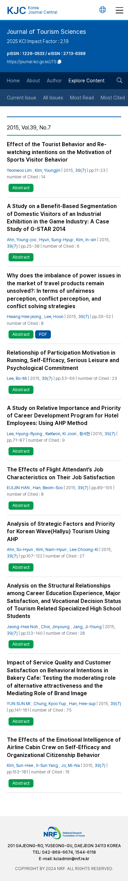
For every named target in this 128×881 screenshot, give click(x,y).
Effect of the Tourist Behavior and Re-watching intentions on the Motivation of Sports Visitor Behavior (59, 152)
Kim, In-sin (86, 239)
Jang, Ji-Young (87, 626)
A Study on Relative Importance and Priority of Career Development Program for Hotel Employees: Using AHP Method (64, 416)
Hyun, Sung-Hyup (56, 239)
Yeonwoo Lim (19, 170)
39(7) (80, 170)
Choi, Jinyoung (55, 626)
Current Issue (21, 97)
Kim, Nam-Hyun (51, 549)
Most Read (82, 97)
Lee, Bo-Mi (17, 378)
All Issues (53, 97)
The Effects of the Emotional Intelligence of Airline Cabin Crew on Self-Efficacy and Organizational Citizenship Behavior (64, 747)
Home (13, 80)
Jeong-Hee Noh (22, 626)
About (33, 80)
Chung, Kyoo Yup (49, 703)
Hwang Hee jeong (24, 316)
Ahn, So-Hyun (20, 549)
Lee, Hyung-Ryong (24, 433)
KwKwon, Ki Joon (60, 433)
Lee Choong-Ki (84, 549)
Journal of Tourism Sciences (46, 31)
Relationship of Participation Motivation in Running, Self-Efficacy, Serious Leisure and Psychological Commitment (63, 360)
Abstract (21, 187)
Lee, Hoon (53, 316)
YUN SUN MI (18, 703)
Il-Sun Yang (47, 765)
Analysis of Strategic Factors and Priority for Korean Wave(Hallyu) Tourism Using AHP (61, 531)
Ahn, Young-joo (21, 239)
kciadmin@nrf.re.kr (71, 858)
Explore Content (86, 80)
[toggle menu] (119, 9)
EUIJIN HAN (18, 487)
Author (54, 80)
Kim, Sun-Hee (20, 765)
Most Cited (113, 97)
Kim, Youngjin (47, 170)
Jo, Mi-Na (70, 765)
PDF (43, 334)
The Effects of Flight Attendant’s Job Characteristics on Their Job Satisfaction (61, 473)
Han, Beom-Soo (48, 487)
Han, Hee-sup (82, 703)
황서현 (85, 433)
